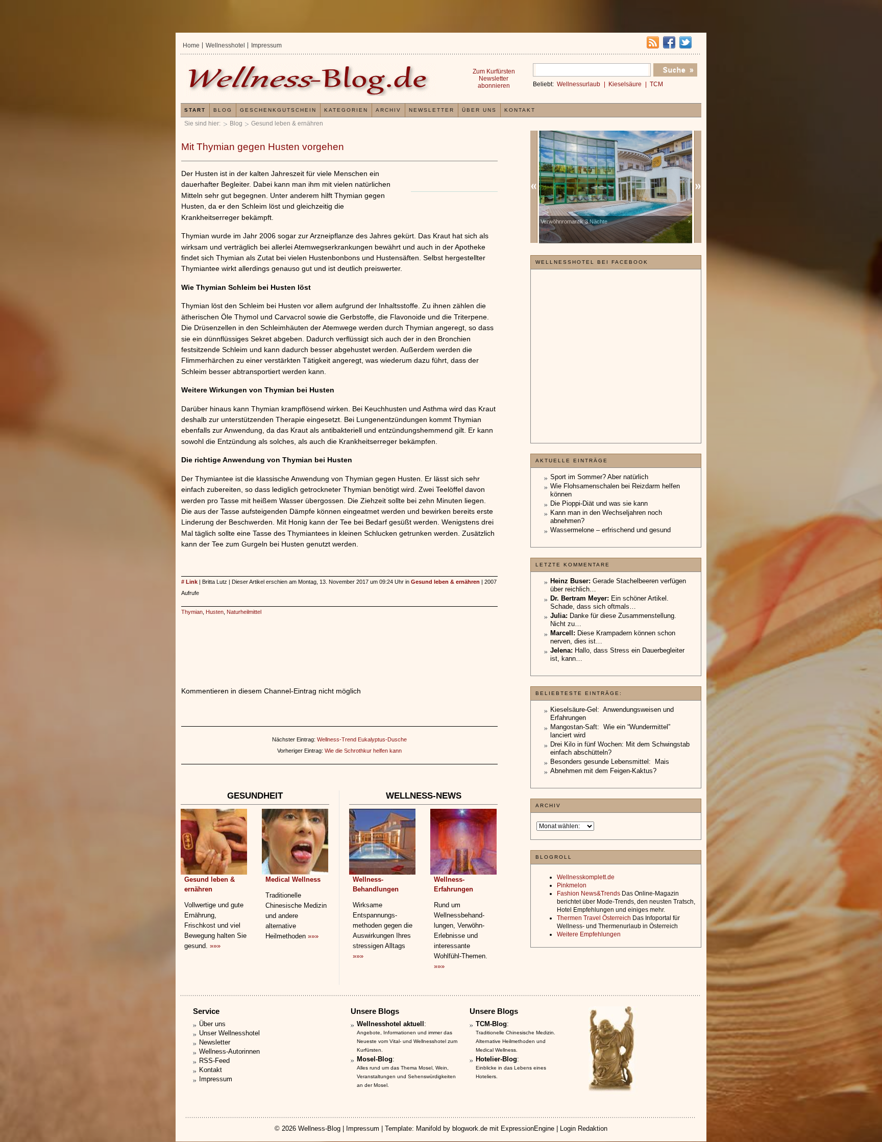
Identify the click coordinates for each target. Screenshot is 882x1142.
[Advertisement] (339, 640)
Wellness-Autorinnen (229, 1051)
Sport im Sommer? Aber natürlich (599, 477)
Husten (215, 612)
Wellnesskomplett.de (586, 877)
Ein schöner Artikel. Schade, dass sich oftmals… (609, 602)
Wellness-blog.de (310, 80)
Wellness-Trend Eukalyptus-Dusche (362, 739)
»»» (215, 946)
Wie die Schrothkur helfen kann (363, 751)
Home (191, 45)
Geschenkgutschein (278, 110)
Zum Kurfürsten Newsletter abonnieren (494, 78)
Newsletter (431, 110)
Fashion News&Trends (588, 893)
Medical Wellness (293, 879)
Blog (236, 123)
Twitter (685, 42)
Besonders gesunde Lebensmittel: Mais (609, 761)
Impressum (266, 45)
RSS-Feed (214, 1060)
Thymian (192, 612)
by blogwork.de (465, 1128)
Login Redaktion (583, 1128)
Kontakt (519, 110)
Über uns (479, 110)
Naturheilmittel (244, 612)
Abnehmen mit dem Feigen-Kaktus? (603, 771)
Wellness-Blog (319, 1128)
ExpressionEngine (527, 1128)
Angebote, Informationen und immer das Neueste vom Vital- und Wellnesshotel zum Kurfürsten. (407, 1041)
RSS (653, 42)
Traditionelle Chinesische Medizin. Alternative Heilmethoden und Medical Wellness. (515, 1041)
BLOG (222, 110)
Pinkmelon (571, 885)
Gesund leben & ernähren (287, 123)
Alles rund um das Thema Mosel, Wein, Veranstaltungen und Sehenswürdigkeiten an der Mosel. (406, 1076)
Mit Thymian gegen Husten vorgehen (262, 146)
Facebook (669, 42)
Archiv (388, 110)
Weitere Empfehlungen (589, 934)
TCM (656, 84)
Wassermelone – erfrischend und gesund (610, 530)
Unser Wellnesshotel (229, 1033)
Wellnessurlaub (578, 84)
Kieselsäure (625, 84)
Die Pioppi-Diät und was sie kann (599, 503)
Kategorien (346, 110)
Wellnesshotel (225, 45)
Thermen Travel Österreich (594, 918)
